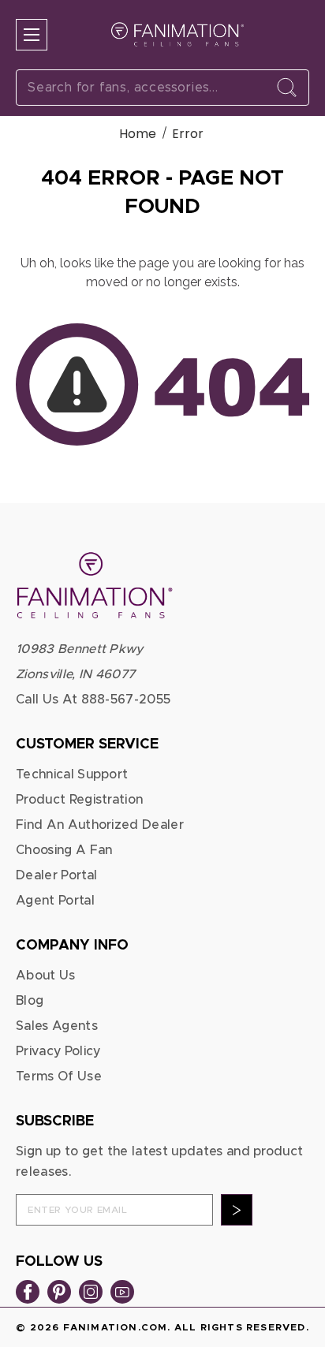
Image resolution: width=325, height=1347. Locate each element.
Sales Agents (57, 1026)
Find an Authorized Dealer (100, 825)
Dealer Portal (56, 875)
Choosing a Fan (64, 850)
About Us (46, 975)
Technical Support (72, 774)
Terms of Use (59, 1076)
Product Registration (79, 799)
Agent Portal (55, 900)
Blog (29, 1000)
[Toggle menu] (31, 34)
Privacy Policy (58, 1051)
